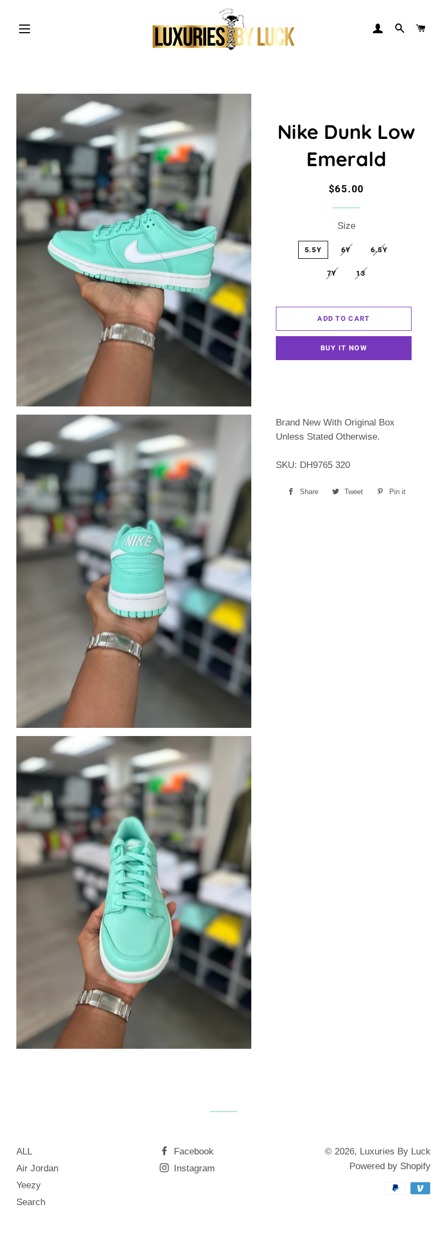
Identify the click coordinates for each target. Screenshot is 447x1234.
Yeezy (28, 1185)
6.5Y (379, 250)
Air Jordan (37, 1168)
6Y (346, 250)
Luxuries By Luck (395, 1151)
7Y (332, 273)
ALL (24, 1151)
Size (346, 226)
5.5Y (313, 250)
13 (360, 273)
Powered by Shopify (390, 1166)
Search (30, 1202)
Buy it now (344, 348)
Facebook (192, 1151)
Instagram (193, 1168)
